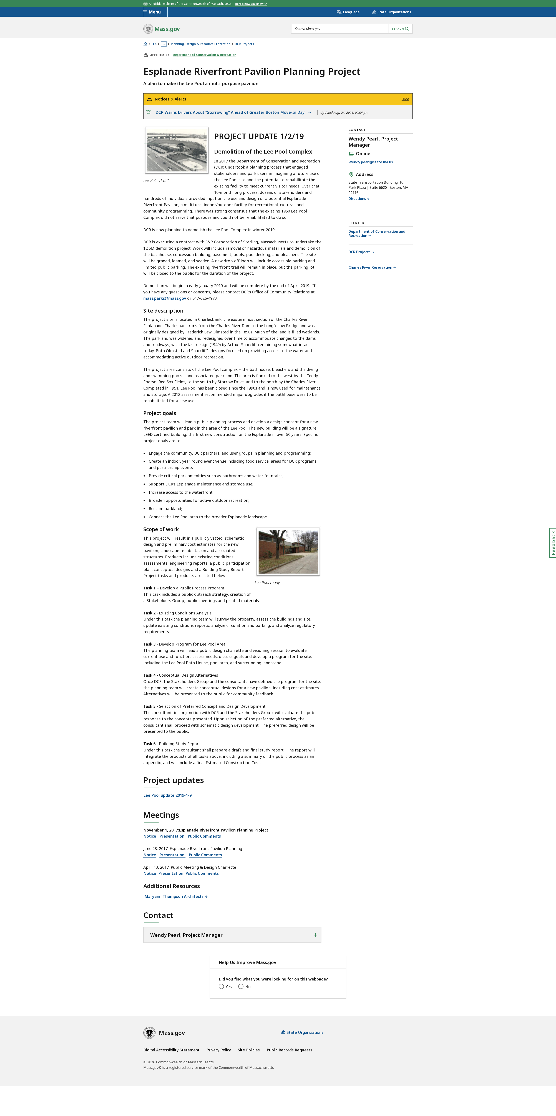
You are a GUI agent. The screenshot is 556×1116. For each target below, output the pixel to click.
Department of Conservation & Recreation (204, 55)
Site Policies (249, 1049)
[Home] (145, 44)
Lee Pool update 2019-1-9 (167, 795)
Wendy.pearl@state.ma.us (371, 162)
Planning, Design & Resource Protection (200, 44)
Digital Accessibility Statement (171, 1049)
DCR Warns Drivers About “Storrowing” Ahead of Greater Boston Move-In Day (231, 112)
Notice (149, 836)
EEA (154, 44)
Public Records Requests (289, 1049)
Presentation (171, 836)
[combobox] (352, 29)
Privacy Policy (219, 1049)
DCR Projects (244, 44)
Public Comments (204, 836)
